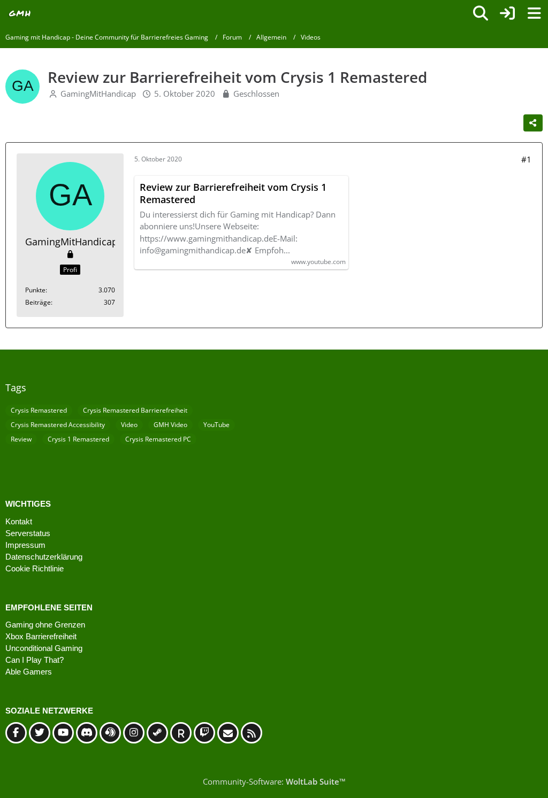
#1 (526, 159)
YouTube (216, 424)
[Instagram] (133, 732)
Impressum (25, 544)
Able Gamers (28, 671)
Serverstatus (27, 533)
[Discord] (86, 732)
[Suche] (480, 13)
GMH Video (170, 424)
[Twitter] (39, 732)
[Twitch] (204, 732)
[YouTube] (63, 732)
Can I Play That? (34, 659)
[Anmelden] (507, 13)
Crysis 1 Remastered (78, 439)
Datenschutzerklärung (43, 556)
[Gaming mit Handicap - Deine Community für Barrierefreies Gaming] (20, 13)
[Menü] (534, 13)
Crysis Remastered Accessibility (58, 424)
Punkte (35, 290)
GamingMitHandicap (98, 93)
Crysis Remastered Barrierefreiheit (135, 410)
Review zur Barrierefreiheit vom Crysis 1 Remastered (233, 193)
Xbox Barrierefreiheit (41, 636)
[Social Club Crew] (181, 732)
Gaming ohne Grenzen (45, 624)
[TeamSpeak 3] (110, 732)
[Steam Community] (157, 732)
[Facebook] (16, 732)
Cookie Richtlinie (34, 568)
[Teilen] (533, 122)
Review (21, 439)
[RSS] (251, 732)
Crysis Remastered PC (158, 439)
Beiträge (38, 302)
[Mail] (228, 732)
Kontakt (18, 521)
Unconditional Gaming (43, 648)
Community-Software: (274, 781)
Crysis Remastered (39, 410)
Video (129, 424)
